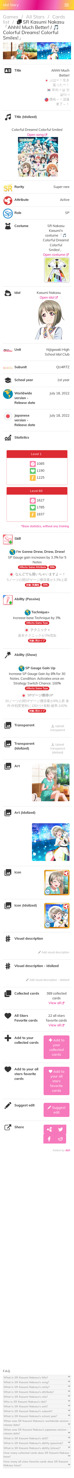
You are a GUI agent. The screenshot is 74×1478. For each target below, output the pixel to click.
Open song (35, 134)
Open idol (47, 297)
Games (11, 17)
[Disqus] (37, 1214)
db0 (67, 1150)
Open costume (54, 254)
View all (55, 1003)
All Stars (36, 17)
